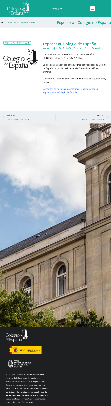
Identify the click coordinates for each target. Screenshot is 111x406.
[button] (92, 8)
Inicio (3, 22)
